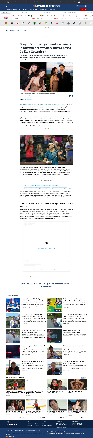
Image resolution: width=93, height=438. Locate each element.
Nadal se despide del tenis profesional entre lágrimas (33, 347)
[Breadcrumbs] (7, 30)
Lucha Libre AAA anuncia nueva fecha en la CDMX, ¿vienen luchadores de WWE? (45, 187)
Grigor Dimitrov (35, 276)
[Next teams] (91, 23)
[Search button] (86, 6)
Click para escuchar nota (27, 99)
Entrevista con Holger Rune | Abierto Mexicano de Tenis (33, 362)
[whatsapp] (16, 425)
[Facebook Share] (70, 96)
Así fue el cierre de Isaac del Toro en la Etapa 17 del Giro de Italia (33, 331)
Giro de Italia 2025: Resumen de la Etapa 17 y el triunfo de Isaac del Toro (75, 315)
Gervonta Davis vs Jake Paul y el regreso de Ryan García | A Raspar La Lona (33, 300)
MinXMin (33, 18)
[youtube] (12, 425)
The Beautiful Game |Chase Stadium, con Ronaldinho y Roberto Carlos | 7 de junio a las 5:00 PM (74, 300)
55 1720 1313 (74, 424)
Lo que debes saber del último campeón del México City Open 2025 (42, 185)
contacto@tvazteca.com (77, 423)
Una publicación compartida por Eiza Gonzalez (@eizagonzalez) (46, 269)
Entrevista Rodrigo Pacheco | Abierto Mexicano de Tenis (74, 347)
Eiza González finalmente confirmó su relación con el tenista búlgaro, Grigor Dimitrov (42, 104)
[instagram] (10, 425)
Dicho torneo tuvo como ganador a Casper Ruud (50, 125)
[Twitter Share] (72, 96)
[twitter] (7, 425)
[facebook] (14, 425)
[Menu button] (11, 5)
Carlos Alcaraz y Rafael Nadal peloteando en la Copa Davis (72, 331)
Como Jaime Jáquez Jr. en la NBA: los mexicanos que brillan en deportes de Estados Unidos (48, 188)
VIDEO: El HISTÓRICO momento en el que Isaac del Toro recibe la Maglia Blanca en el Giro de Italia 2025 (33, 315)
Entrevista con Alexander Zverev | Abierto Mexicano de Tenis (73, 362)
